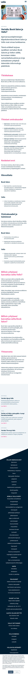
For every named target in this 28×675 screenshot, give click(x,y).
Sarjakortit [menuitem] (14, 481)
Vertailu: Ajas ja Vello (7, 398)
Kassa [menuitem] (14, 473)
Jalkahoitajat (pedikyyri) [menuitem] (14, 512)
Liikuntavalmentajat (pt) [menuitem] (14, 537)
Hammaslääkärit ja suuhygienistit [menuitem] (14, 507)
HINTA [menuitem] (14, 566)
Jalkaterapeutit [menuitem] (14, 515)
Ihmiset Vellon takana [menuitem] (14, 625)
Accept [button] (10, 672)
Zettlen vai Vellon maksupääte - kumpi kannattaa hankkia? (12, 414)
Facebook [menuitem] (14, 636)
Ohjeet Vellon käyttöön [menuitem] (14, 600)
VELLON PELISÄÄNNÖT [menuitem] (14, 647)
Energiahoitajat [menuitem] (14, 501)
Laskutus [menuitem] (14, 484)
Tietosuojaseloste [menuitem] (14, 652)
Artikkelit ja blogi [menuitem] (14, 603)
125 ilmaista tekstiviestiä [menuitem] (14, 592)
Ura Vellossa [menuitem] (14, 628)
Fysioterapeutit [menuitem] (14, 504)
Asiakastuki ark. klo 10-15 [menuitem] (14, 606)
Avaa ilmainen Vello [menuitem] (14, 615)
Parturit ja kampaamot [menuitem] (14, 551)
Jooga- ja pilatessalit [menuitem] (14, 518)
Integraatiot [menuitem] (14, 493)
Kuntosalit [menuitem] (14, 532)
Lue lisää (3, 406)
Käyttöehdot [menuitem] (14, 650)
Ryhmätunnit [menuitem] (14, 465)
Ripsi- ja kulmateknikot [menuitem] (14, 560)
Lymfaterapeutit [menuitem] (14, 540)
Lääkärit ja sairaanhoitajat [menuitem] (14, 543)
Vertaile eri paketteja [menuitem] (14, 574)
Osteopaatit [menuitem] (14, 549)
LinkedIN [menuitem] (14, 642)
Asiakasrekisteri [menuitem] (14, 468)
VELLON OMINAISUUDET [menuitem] (14, 460)
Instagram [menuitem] (14, 639)
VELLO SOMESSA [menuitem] (14, 634)
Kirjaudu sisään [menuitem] (14, 618)
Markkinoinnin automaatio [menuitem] (14, 487)
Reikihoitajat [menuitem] (14, 557)
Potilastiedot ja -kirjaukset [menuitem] (14, 470)
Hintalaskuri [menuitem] (14, 571)
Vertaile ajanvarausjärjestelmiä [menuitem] (14, 609)
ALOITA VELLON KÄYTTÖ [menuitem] (14, 613)
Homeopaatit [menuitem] (14, 510)
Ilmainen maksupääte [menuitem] (14, 584)
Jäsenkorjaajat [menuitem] (14, 521)
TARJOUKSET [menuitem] (14, 579)
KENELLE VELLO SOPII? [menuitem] (14, 496)
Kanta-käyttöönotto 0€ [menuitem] (14, 590)
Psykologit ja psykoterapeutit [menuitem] (14, 554)
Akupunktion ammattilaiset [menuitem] (14, 498)
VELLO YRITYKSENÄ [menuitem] (14, 623)
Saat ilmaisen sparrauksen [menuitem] (14, 587)
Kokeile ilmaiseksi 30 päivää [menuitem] (14, 581)
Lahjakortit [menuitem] (14, 479)
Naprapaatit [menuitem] (14, 546)
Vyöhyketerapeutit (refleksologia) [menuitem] (14, 563)
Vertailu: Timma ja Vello (8, 430)
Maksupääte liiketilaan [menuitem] (14, 476)
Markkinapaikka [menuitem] (14, 490)
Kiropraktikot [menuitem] (14, 526)
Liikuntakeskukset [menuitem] (14, 535)
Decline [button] (17, 672)
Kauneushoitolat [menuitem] (14, 524)
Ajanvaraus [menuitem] (14, 462)
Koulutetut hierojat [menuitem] (14, 529)
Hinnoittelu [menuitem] (14, 568)
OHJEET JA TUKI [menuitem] (14, 598)
